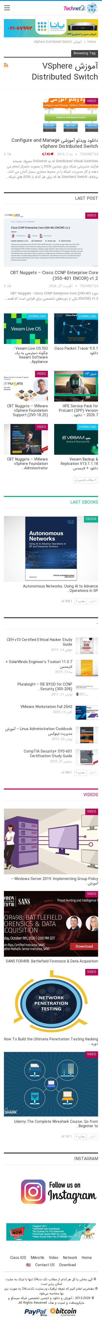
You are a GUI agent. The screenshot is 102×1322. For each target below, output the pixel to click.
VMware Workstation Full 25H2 (46, 707)
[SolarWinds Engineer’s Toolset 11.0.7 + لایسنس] (87, 668)
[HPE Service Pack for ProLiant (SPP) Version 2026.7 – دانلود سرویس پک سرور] (76, 386)
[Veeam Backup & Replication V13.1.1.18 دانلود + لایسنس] (76, 439)
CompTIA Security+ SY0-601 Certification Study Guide (48, 754)
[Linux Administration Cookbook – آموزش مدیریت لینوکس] (87, 735)
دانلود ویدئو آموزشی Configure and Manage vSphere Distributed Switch (55, 143)
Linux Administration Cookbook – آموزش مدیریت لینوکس (38, 731)
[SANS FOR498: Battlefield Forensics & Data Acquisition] (51, 924)
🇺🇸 (28, 1265)
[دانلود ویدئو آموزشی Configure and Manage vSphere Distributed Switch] (70, 115)
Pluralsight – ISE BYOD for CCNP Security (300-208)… (45, 687)
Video (91, 101)
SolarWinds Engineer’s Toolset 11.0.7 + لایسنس (38, 664)
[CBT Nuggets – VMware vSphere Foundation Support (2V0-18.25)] (26, 386)
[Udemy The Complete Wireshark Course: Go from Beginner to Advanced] (51, 1084)
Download (87, 316)
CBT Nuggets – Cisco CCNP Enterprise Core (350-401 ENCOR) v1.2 (54, 275)
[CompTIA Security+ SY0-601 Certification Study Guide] (87, 757)
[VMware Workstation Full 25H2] (87, 713)
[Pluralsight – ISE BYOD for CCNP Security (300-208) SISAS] (87, 690)
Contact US (45, 1265)
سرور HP (90, 373)
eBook (91, 519)
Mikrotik (37, 1258)
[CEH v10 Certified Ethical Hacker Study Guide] (87, 646)
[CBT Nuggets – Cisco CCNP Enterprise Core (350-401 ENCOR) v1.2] (51, 240)
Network (70, 1258)
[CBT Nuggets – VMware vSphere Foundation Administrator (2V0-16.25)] (26, 439)
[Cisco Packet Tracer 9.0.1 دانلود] (76, 328)
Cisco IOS (18, 1258)
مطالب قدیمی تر (85, 480)
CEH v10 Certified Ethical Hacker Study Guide (39, 642)
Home (87, 1258)
